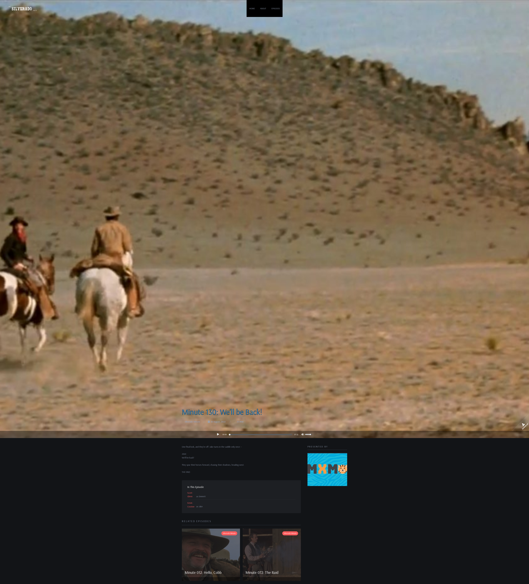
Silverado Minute (192, 421)
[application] (264, 434)
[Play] (218, 434)
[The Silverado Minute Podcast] (22, 8)
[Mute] (302, 434)
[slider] (261, 434)
